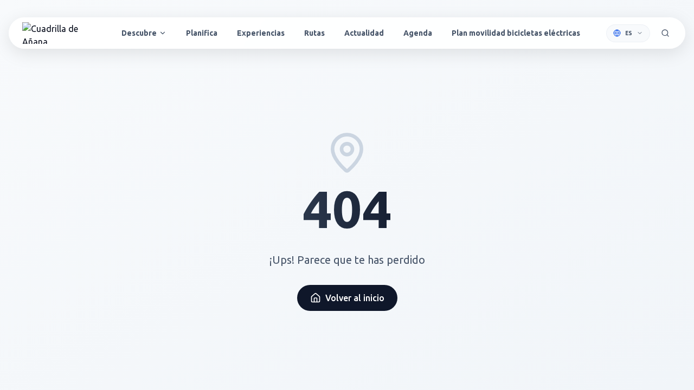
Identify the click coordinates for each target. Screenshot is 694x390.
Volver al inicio (354, 298)
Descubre (139, 33)
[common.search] (665, 33)
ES (628, 33)
